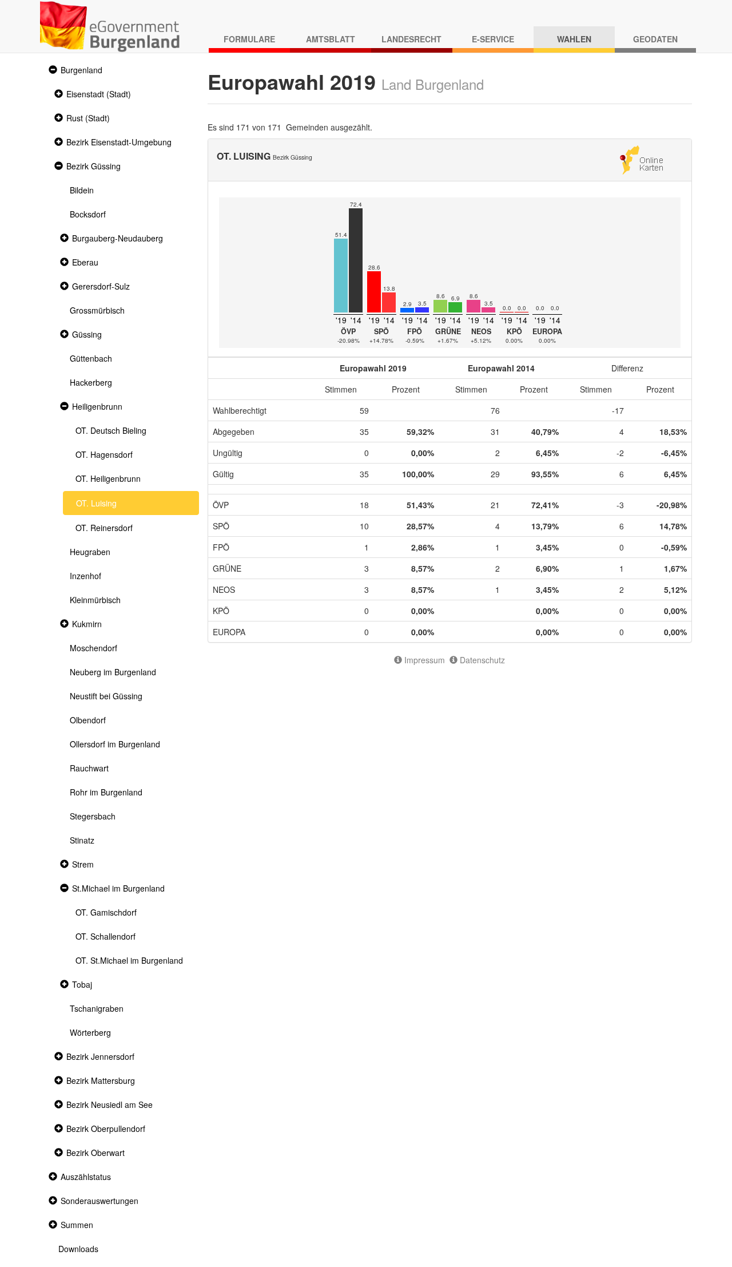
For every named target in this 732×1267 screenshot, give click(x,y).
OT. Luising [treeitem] (96, 503)
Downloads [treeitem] (78, 1248)
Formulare (249, 39)
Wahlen (574, 39)
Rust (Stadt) (88, 118)
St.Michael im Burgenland (118, 888)
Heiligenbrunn (97, 406)
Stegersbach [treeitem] (93, 816)
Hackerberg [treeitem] (91, 382)
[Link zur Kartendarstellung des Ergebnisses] (641, 158)
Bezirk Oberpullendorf (105, 1128)
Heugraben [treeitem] (90, 551)
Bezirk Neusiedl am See (109, 1104)
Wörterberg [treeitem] (90, 1032)
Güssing (87, 334)
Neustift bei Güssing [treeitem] (106, 696)
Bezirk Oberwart (95, 1152)
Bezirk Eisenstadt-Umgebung (119, 142)
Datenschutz (481, 660)
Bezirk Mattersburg (100, 1080)
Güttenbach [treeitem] (91, 358)
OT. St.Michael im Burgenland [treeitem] (129, 960)
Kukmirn (87, 623)
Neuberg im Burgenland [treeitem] (113, 672)
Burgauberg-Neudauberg (117, 238)
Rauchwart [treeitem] (89, 768)
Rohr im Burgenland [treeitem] (106, 792)
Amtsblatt (330, 39)
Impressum (423, 660)
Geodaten (655, 39)
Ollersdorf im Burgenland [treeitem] (115, 744)
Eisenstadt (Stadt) (98, 94)
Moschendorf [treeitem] (93, 648)
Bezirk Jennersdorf (100, 1056)
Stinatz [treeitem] (82, 840)
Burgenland (81, 70)
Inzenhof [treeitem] (85, 575)
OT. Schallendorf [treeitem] (105, 936)
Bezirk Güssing (93, 166)
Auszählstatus (86, 1176)
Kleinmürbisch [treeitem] (95, 599)
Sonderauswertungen (99, 1200)
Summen (77, 1224)
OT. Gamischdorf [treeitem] (106, 912)
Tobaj (82, 984)
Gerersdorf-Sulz (101, 286)
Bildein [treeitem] (82, 190)
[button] (51, 70)
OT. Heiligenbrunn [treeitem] (108, 478)
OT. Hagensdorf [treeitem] (104, 454)
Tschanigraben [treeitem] (97, 1008)
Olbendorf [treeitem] (88, 720)
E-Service (493, 39)
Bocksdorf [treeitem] (88, 214)
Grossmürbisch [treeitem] (97, 310)
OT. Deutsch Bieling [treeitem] (110, 430)
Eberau (85, 262)
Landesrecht (411, 39)
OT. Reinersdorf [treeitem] (104, 527)
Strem (83, 864)
